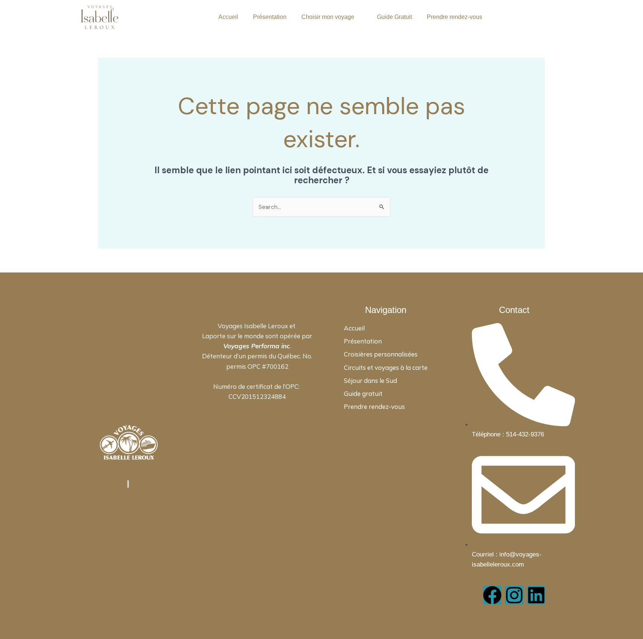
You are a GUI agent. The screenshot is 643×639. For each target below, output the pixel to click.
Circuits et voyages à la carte (386, 367)
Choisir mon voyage (327, 17)
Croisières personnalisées (381, 354)
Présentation (270, 17)
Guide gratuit (363, 393)
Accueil (228, 17)
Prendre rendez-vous (454, 17)
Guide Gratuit (394, 17)
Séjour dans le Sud (370, 380)
